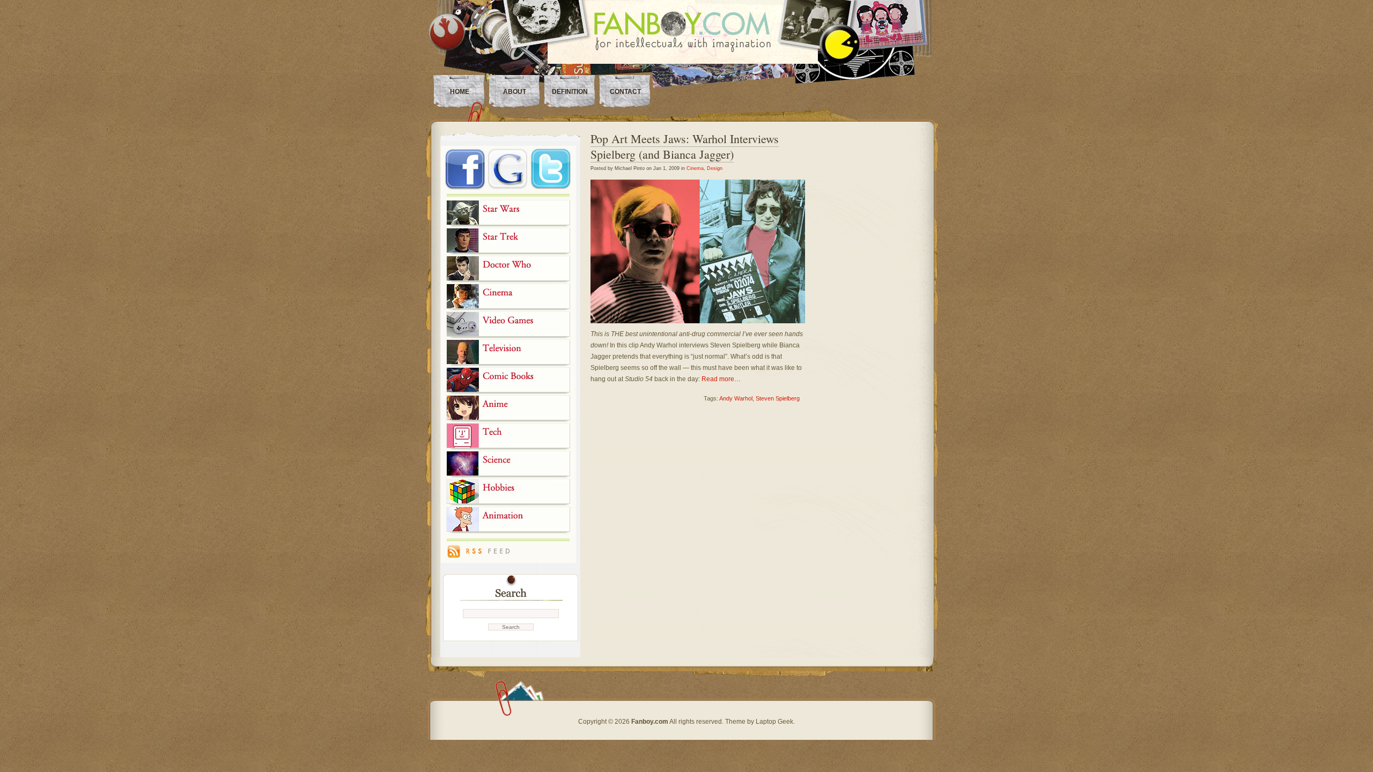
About (514, 91)
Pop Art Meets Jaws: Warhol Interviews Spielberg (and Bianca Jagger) (684, 146)
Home (459, 91)
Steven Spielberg (778, 398)
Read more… (721, 379)
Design (714, 168)
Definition (570, 91)
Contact (625, 91)
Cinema (695, 168)
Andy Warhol (735, 398)
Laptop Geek (774, 721)
